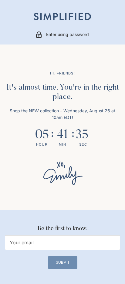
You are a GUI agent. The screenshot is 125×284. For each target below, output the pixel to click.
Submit (62, 262)
